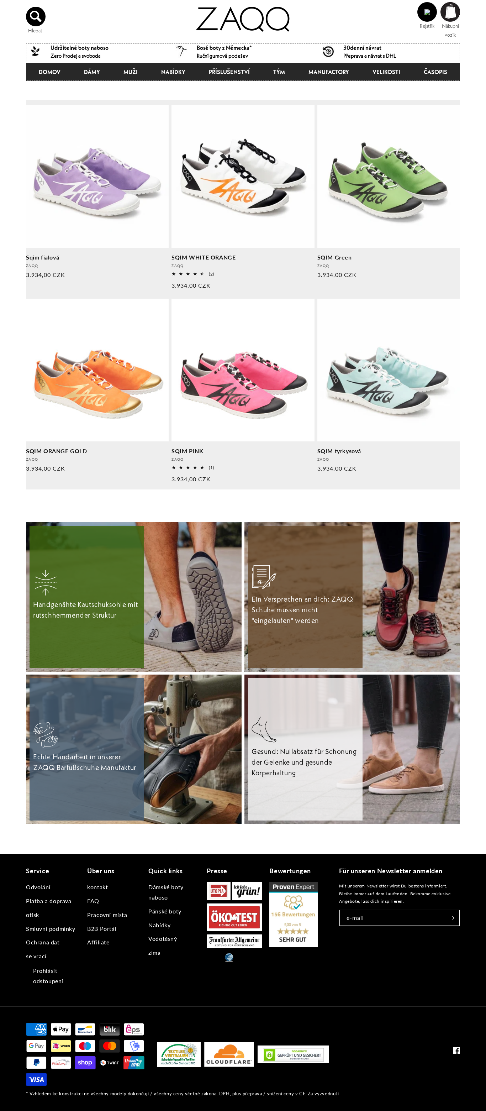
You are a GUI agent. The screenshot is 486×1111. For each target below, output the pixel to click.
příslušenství (229, 71)
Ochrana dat (43, 942)
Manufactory (328, 71)
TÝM (279, 71)
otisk (32, 914)
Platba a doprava (49, 900)
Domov (49, 71)
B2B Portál (101, 928)
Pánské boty (164, 911)
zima (154, 952)
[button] (36, 16)
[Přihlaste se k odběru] (452, 918)
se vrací (36, 956)
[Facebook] (456, 1052)
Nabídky (173, 71)
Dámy (92, 71)
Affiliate (98, 942)
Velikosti (386, 71)
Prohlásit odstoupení (48, 975)
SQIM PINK (187, 450)
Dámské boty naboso (166, 892)
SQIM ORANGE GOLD (56, 450)
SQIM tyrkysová (339, 450)
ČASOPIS (435, 71)
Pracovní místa (107, 914)
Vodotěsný (162, 938)
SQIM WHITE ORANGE (203, 257)
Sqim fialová (42, 257)
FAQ (93, 900)
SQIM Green (334, 257)
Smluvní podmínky (50, 928)
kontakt (97, 887)
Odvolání (38, 887)
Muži (130, 71)
